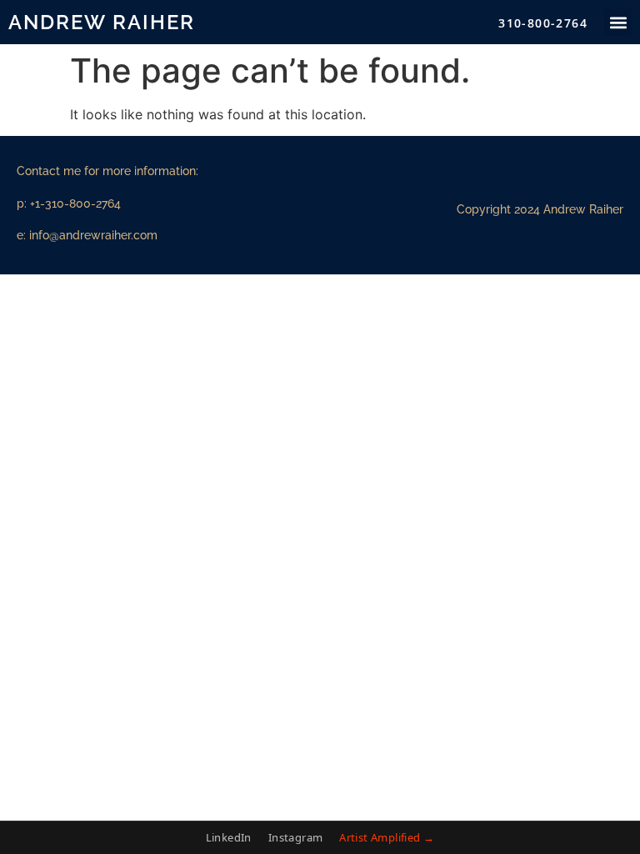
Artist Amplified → (386, 837)
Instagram (295, 837)
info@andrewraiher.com (93, 235)
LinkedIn (229, 837)
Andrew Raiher (101, 22)
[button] (618, 22)
